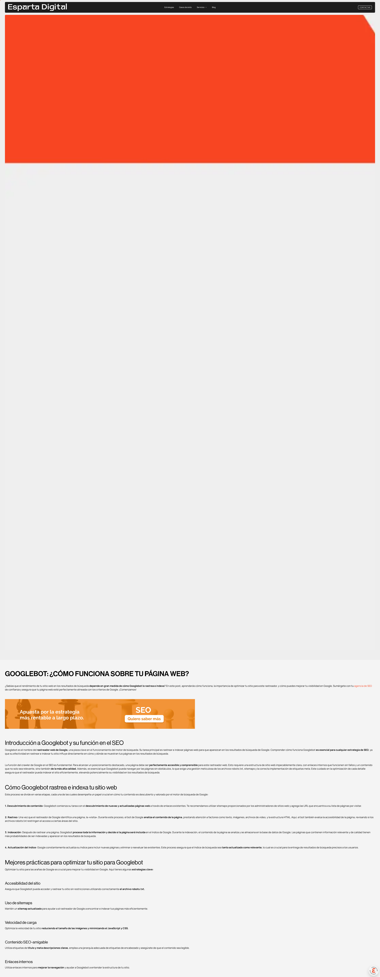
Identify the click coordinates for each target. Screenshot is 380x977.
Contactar (365, 7)
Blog (214, 7)
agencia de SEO (363, 686)
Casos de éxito (185, 7)
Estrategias (169, 7)
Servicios (200, 7)
